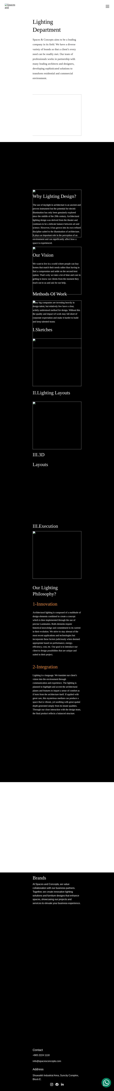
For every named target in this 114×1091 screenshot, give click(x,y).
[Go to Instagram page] (51, 1084)
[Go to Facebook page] (57, 1084)
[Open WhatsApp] (106, 1082)
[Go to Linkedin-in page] (62, 1084)
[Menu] (107, 6)
